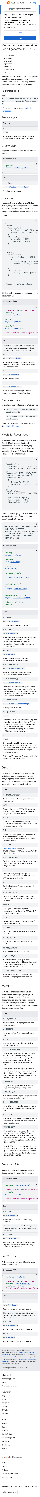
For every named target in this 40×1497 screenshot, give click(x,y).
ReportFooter (18, 328)
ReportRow (17, 321)
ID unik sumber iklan (10, 849)
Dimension (15, 562)
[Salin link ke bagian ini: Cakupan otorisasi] (22, 400)
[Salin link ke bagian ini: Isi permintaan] (18, 146)
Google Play (6, 1445)
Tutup (20, 33)
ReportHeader (18, 315)
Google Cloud (6, 1441)
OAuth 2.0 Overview (13, 426)
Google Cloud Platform (10, 1474)
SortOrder (21, 1277)
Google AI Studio (7, 1434)
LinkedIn (5, 1406)
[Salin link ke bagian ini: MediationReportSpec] (30, 435)
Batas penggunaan (8, 1379)
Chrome (4, 1427)
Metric (13, 568)
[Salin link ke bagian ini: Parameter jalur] (20, 117)
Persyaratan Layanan (9, 1386)
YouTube (5, 1414)
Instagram (5, 1403)
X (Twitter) (5, 1410)
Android (4, 1423)
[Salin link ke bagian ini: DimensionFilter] (22, 1164)
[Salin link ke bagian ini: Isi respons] (15, 198)
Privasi (15, 1486)
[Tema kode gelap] (36, 164)
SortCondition (20, 589)
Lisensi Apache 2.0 (16, 1357)
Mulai (20, 38)
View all (4, 1448)
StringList (17, 1194)
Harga (4, 1382)
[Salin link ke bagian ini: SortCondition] (21, 1256)
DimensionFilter (21, 577)
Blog (3, 1396)
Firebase (5, 1430)
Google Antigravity (8, 1438)
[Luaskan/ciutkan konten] (17, 55)
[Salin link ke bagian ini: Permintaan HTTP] (22, 91)
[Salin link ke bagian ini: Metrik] (12, 986)
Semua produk (7, 1477)
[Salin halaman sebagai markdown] (31, 49)
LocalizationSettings (22, 598)
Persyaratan (6, 1486)
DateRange (17, 555)
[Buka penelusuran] (30, 2)
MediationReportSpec (21, 168)
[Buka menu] (3, 2)
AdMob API (17, 2)
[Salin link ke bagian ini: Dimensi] (13, 767)
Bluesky (4, 1399)
